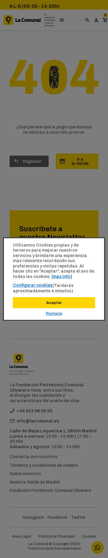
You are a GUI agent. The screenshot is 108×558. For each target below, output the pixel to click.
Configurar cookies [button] (32, 285)
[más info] (62, 276)
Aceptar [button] (54, 302)
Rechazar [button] (54, 313)
